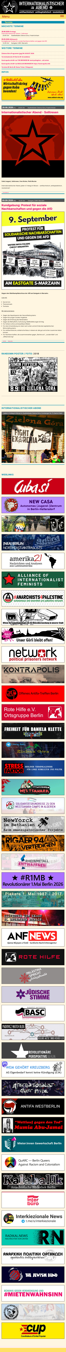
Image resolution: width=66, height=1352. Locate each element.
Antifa (4, 341)
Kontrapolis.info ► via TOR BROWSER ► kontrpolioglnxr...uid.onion (25, 60)
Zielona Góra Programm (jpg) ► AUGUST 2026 (18, 53)
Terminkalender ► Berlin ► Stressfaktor (16, 57)
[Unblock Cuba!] (33, 88)
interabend (6, 192)
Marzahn (10, 341)
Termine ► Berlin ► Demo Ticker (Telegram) (17, 67)
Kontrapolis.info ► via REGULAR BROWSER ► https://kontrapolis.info (26, 64)
